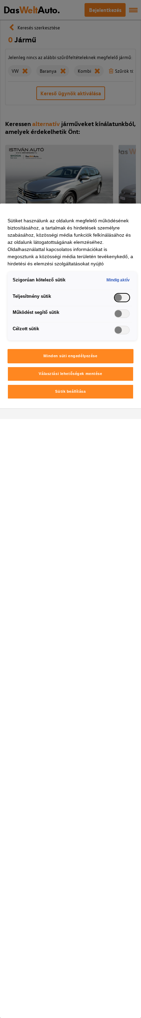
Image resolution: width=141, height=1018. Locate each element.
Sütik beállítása (70, 391)
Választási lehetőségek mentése (70, 374)
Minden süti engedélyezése (70, 356)
